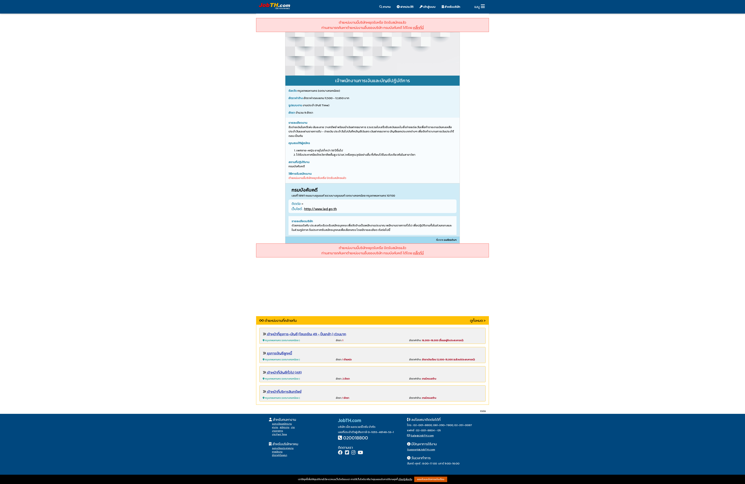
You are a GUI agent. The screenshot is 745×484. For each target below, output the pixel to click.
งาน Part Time (279, 434)
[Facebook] (340, 453)
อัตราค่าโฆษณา (279, 455)
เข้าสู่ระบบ (429, 6)
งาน (293, 427)
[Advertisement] (372, 289)
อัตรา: (339, 340)
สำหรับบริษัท (452, 6)
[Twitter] (347, 453)
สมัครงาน (284, 427)
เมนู (477, 6)
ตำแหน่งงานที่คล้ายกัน (280, 320)
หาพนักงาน (277, 452)
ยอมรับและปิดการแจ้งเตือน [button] (430, 479)
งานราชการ (277, 431)
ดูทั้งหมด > (478, 320)
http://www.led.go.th (320, 208)
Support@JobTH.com (421, 449)
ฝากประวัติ (406, 6)
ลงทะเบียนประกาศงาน (283, 448)
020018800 (355, 437)
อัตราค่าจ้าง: (436, 340)
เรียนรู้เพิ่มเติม (405, 479)
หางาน (386, 6)
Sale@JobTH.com (422, 435)
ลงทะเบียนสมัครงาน (282, 424)
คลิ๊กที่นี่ (418, 27)
